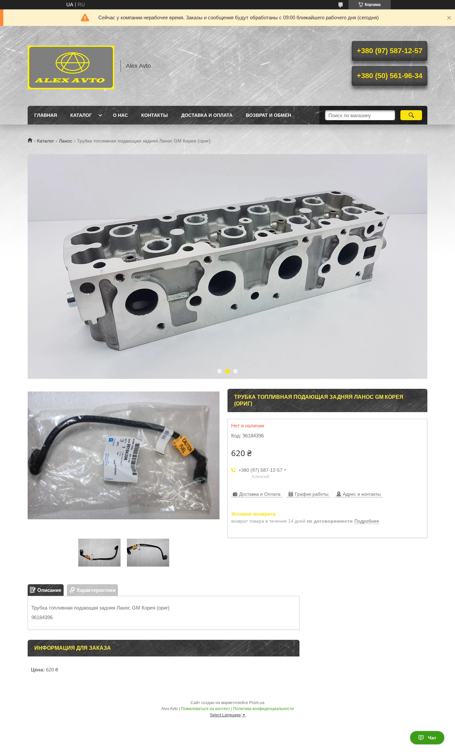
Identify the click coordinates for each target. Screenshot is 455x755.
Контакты (154, 115)
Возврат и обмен (268, 115)
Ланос (65, 140)
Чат (432, 737)
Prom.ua (256, 702)
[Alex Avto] (71, 66)
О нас (120, 115)
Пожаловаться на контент (205, 708)
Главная (45, 115)
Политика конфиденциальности (263, 708)
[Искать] (411, 115)
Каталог (81, 115)
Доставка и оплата (206, 115)
